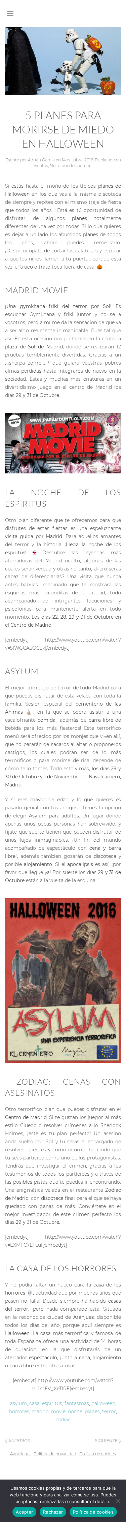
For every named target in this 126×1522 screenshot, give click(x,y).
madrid (40, 1411)
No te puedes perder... (71, 165)
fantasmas (77, 1403)
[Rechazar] (117, 1500)
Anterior (19, 1440)
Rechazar (53, 1512)
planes (92, 1411)
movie (58, 1411)
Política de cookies (97, 1453)
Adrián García (41, 159)
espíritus (52, 1403)
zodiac (63, 1420)
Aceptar (24, 1512)
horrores (19, 1411)
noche (75, 1411)
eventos (40, 165)
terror (109, 1411)
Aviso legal (20, 1453)
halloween (103, 1403)
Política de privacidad (55, 1453)
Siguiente (107, 1440)
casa (34, 1403)
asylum (18, 1403)
